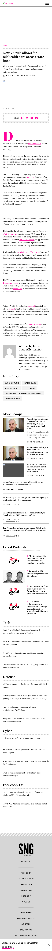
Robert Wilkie (12, 388)
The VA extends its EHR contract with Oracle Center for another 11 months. (36, 559)
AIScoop (26, 901)
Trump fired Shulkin (10, 283)
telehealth (29, 388)
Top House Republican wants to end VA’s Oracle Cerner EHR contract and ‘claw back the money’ (24, 529)
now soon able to (34, 143)
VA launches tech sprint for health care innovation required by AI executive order (37, 451)
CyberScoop (26, 884)
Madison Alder (37, 475)
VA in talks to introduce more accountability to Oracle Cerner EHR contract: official (24, 514)
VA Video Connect (26, 239)
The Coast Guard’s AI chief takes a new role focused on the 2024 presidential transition (37, 590)
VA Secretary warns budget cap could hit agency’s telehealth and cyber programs (25, 498)
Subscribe (8, 947)
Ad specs (26, 924)
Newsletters (26, 912)
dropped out (17, 288)
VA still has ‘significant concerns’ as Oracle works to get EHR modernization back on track (37, 424)
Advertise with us (26, 918)
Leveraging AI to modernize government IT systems (37, 573)
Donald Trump (12, 398)
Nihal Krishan (36, 442)
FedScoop (26, 873)
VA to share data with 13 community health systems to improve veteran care (37, 468)
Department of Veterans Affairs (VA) (23, 393)
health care (30, 383)
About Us (26, 861)
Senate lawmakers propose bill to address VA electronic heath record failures (23, 483)
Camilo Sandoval (34, 324)
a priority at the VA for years (29, 252)
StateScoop (26, 890)
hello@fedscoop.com (26, 935)
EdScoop (26, 896)
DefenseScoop (26, 878)
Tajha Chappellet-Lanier (15, 76)
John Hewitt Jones (14, 489)
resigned (31, 306)
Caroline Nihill (37, 458)
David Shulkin (12, 383)
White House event (10, 234)
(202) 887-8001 (26, 929)
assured (12, 308)
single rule (30, 177)
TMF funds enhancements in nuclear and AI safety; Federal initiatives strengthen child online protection (37, 607)
